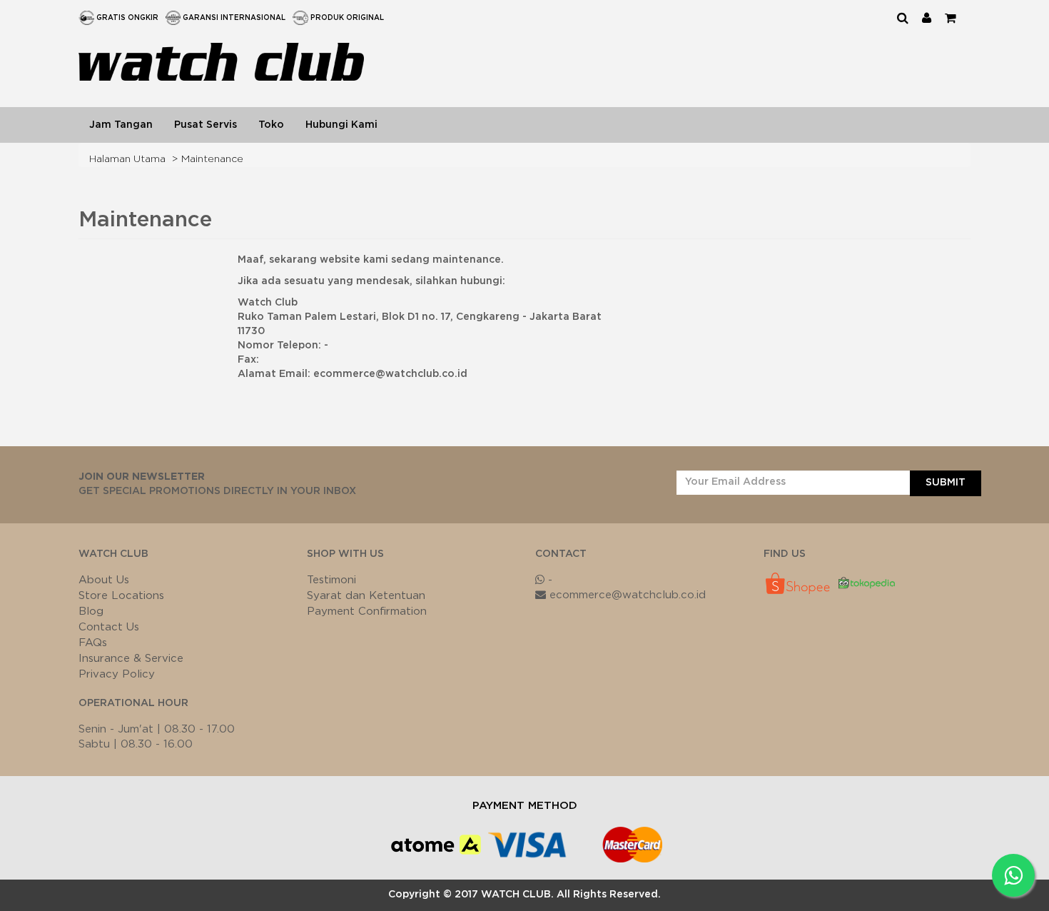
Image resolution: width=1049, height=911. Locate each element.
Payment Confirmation (367, 611)
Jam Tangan (121, 125)
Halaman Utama (127, 159)
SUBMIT (946, 483)
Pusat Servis (205, 125)
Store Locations (121, 595)
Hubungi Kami (341, 125)
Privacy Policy (116, 674)
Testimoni (331, 580)
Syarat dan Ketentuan (366, 595)
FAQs (92, 643)
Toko (271, 125)
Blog (90, 611)
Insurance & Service (130, 658)
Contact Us (108, 627)
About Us (103, 580)
